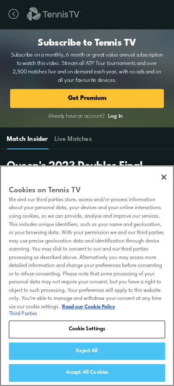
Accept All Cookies (87, 372)
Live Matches (73, 139)
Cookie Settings (87, 329)
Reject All (87, 351)
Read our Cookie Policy (88, 307)
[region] (87, 275)
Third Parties (23, 313)
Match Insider (27, 139)
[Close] (164, 177)
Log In (115, 116)
